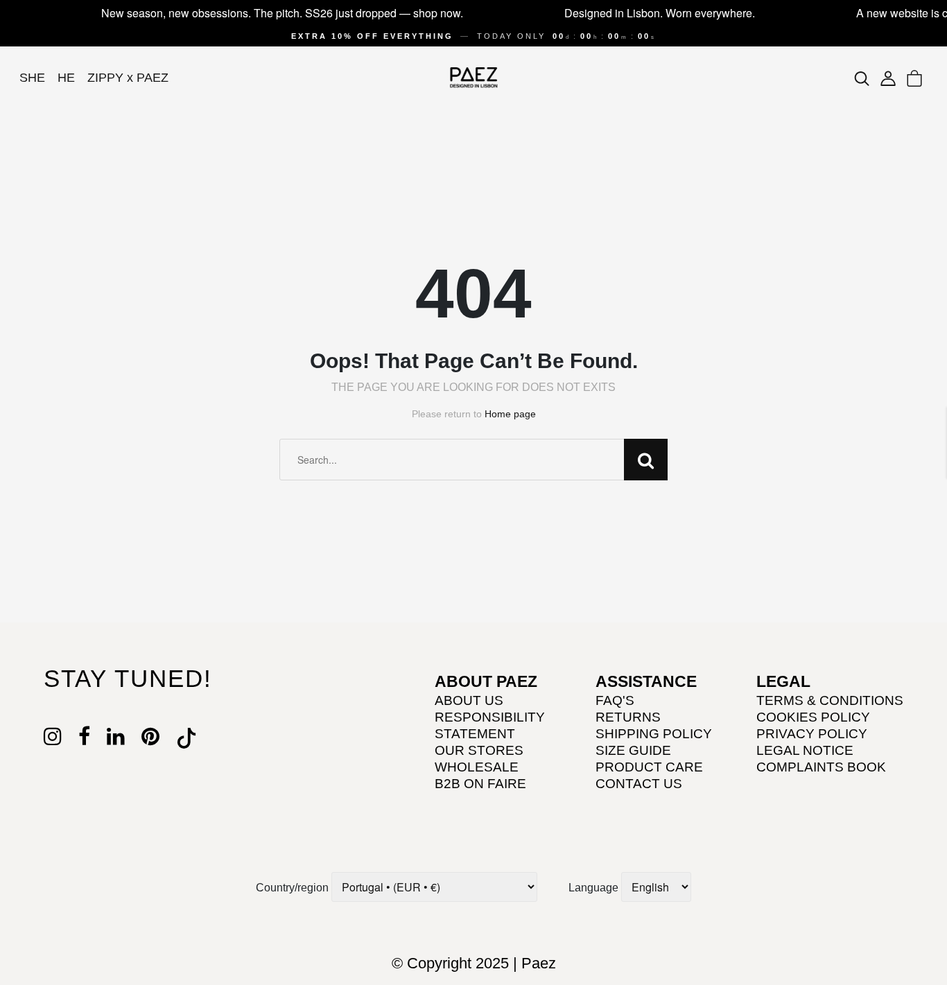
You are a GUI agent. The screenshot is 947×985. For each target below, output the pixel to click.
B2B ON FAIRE (480, 783)
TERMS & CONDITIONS (829, 700)
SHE (32, 78)
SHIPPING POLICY (654, 733)
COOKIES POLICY (813, 717)
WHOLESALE (477, 767)
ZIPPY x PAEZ (127, 78)
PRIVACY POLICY (811, 733)
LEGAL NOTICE (804, 750)
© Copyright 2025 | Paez (474, 963)
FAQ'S (615, 700)
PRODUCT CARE (649, 767)
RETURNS (628, 717)
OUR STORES (479, 750)
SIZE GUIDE (633, 750)
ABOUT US (469, 700)
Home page (510, 413)
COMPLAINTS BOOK (821, 767)
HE (66, 78)
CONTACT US (639, 783)
